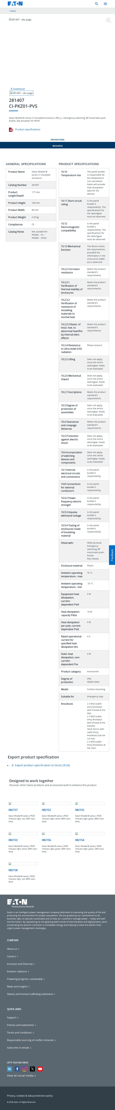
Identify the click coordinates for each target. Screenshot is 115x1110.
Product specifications (27, 129)
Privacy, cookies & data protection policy (30, 1095)
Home (13, 10)
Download (19, 89)
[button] (112, 555)
